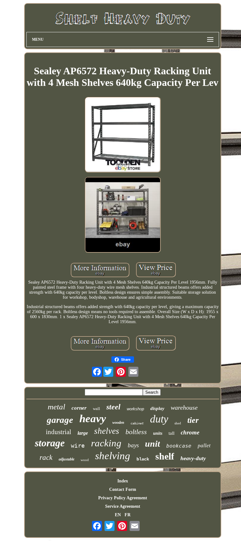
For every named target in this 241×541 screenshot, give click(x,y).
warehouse (184, 407)
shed (177, 423)
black (143, 459)
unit (152, 444)
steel (113, 407)
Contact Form (122, 489)
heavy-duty (193, 458)
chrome (190, 432)
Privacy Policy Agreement (122, 498)
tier (193, 420)
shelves (106, 431)
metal (56, 406)
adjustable (66, 459)
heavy (92, 418)
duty (159, 419)
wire (78, 445)
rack (46, 457)
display (157, 408)
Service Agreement (122, 506)
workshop (135, 409)
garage (60, 420)
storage (50, 443)
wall (96, 408)
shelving (112, 455)
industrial (58, 432)
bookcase (178, 446)
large (83, 433)
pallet (204, 446)
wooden (118, 422)
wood (85, 460)
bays (133, 445)
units (157, 433)
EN (118, 514)
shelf (164, 456)
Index (122, 481)
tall (171, 433)
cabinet (137, 423)
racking (106, 443)
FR (128, 514)
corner (79, 408)
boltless (136, 432)
